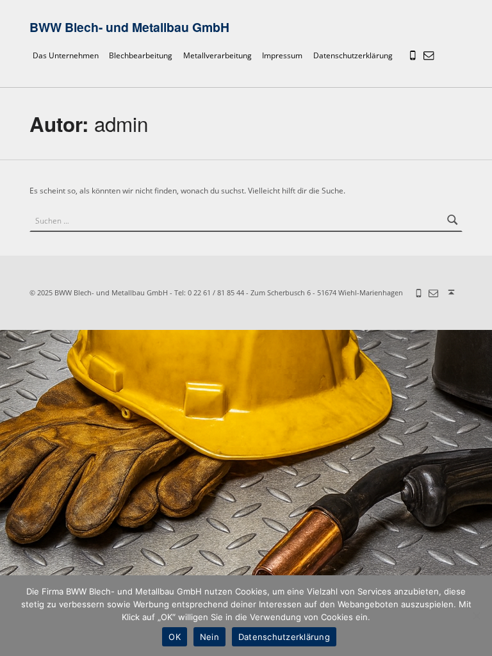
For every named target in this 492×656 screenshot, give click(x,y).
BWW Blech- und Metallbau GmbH (129, 27)
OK (174, 637)
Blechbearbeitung (140, 56)
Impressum (282, 56)
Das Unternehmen (66, 56)
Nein (209, 637)
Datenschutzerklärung (353, 56)
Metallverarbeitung (217, 56)
